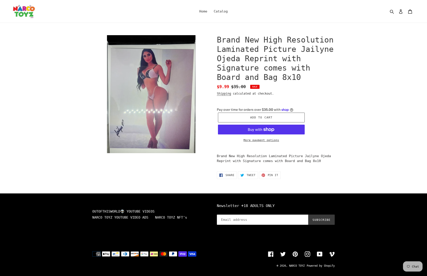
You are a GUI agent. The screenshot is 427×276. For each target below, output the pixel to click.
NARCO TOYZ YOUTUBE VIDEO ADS (120, 217)
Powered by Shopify (321, 265)
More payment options (261, 140)
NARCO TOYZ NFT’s (171, 217)
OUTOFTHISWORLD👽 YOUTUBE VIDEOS (123, 211)
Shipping (224, 93)
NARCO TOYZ (297, 265)
